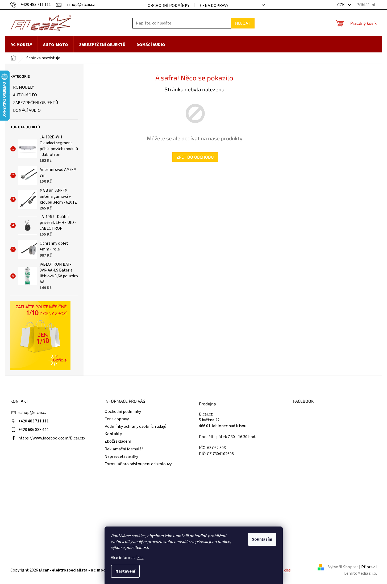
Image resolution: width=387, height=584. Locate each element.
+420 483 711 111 (33, 421)
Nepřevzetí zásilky (121, 456)
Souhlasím (262, 539)
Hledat (242, 23)
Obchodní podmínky (168, 6)
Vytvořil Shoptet (343, 567)
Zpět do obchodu (195, 156)
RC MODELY (23, 87)
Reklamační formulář (124, 449)
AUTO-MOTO (25, 95)
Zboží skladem (118, 441)
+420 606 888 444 (33, 430)
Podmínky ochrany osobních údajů (135, 426)
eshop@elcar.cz (32, 413)
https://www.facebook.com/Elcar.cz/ (51, 438)
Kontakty (113, 434)
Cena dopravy (214, 6)
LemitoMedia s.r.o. (360, 573)
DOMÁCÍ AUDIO (27, 110)
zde (140, 558)
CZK (341, 5)
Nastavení (125, 571)
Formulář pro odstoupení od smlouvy (138, 464)
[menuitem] (21, 45)
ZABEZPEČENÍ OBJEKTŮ (35, 103)
